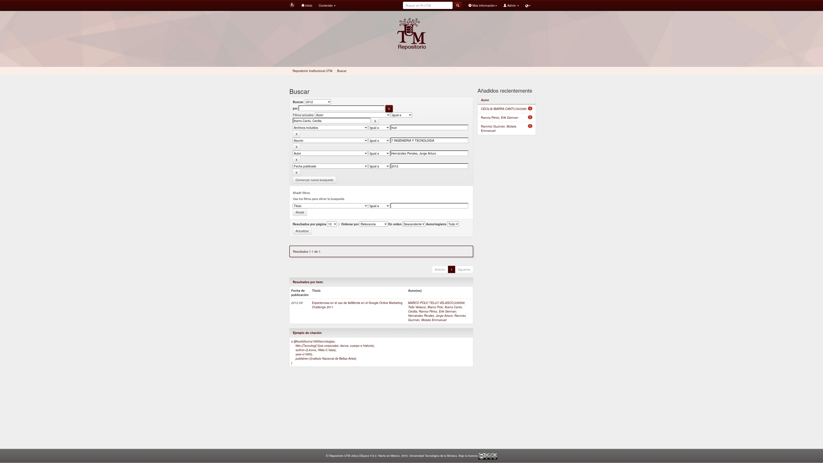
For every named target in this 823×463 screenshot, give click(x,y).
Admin (511, 5)
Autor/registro (436, 224)
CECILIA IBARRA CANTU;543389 (504, 109)
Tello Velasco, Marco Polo (425, 307)
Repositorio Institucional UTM (312, 71)
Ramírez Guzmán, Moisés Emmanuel (437, 317)
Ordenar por (350, 224)
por (295, 108)
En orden (395, 224)
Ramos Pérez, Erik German (437, 311)
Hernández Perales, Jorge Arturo (430, 315)
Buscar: (298, 102)
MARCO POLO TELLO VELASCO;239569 (436, 303)
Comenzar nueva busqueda (314, 180)
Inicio (308, 5)
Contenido (326, 5)
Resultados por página (309, 224)
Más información (483, 5)
